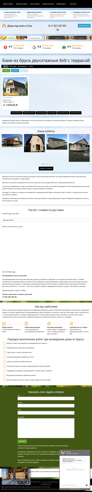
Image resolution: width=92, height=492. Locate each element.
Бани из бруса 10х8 (63, 112)
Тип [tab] (6, 66)
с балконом (15, 70)
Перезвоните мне (84, 25)
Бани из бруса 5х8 (75, 112)
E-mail (19, 410)
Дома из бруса (8, 4)
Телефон (20, 402)
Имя (19, 395)
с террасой (6, 70)
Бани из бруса (35, 4)
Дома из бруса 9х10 (29, 112)
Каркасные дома (21, 4)
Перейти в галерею (45, 168)
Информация (61, 4)
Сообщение (21, 417)
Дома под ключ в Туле (19, 25)
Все (31, 66)
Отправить (22, 441)
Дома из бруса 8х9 (16, 112)
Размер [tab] (13, 66)
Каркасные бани (48, 4)
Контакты (73, 4)
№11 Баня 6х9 (7, 97)
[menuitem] (8, 4)
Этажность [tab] (23, 66)
